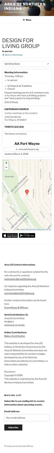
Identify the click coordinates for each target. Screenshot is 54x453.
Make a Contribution (14, 336)
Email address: (12, 411)
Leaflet (22, 229)
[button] (26, 190)
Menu (28, 20)
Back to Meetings (13, 55)
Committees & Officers (16, 307)
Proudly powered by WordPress (18, 446)
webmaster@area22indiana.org (20, 279)
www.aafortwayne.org (28, 149)
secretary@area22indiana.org (19, 293)
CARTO (48, 229)
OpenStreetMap (35, 229)
